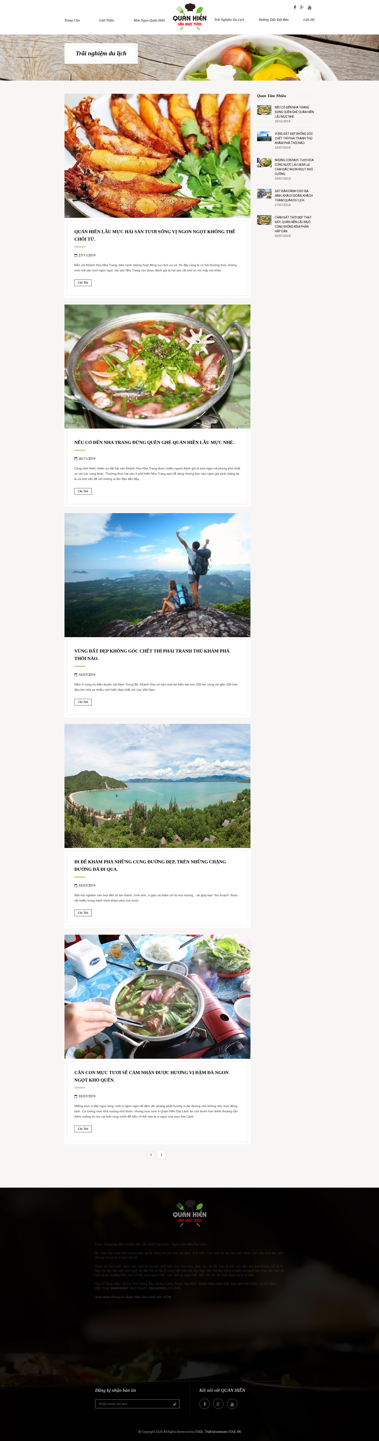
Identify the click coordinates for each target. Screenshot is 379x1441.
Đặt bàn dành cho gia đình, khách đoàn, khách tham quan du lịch (294, 195)
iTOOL (199, 1432)
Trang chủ (72, 20)
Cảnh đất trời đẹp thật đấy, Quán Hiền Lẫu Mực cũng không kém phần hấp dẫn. (293, 224)
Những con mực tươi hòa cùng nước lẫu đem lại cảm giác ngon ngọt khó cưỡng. (294, 167)
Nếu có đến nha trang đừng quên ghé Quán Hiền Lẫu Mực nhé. (154, 442)
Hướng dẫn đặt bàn (274, 20)
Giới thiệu (106, 20)
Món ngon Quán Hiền (149, 20)
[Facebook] (295, 7)
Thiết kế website (216, 1432)
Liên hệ (309, 20)
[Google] (302, 7)
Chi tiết (83, 282)
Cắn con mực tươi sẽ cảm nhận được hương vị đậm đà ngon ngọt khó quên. (151, 1076)
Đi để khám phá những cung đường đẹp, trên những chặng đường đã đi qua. (150, 865)
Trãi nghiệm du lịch (229, 20)
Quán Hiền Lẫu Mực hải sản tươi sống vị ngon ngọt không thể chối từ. (154, 235)
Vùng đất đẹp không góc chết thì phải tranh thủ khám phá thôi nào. (151, 654)
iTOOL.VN (234, 1432)
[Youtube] (309, 7)
